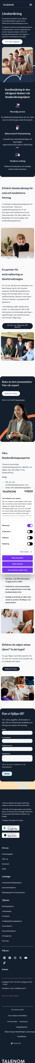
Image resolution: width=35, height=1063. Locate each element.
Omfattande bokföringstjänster (12, 883)
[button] (31, 5)
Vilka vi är (5, 859)
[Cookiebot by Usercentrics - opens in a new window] (25, 491)
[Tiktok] (4, 962)
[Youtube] (25, 957)
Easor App (5, 941)
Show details (24, 552)
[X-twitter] (20, 957)
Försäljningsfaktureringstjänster (12, 921)
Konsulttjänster (7, 926)
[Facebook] (9, 957)
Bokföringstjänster (8, 906)
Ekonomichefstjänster (9, 888)
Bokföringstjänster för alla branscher (13, 892)
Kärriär (4, 869)
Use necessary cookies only (17, 570)
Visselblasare (21, 1036)
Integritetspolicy (22, 1027)
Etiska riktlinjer (12, 1021)
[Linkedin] (4, 957)
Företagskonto (7, 936)
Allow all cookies (17, 558)
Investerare (5, 864)
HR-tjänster (6, 916)
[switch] (30, 531)
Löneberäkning (6, 911)
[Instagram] (15, 957)
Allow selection (17, 564)
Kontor (5, 969)
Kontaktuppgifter (7, 854)
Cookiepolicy (23, 1021)
